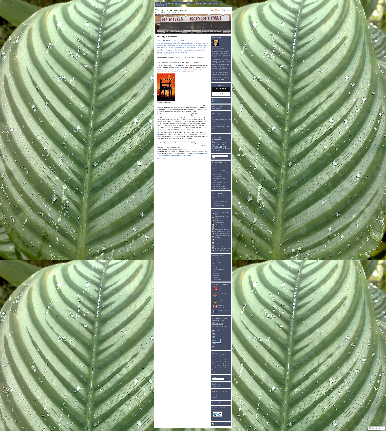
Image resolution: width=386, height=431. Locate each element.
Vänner (217, 150)
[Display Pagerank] (217, 330)
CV (163, 3)
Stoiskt (222, 148)
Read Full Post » (161, 158)
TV (175, 42)
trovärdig (180, 50)
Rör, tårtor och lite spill (218, 205)
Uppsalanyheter (217, 279)
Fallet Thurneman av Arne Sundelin (181, 155)
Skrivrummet (216, 273)
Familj (215, 142)
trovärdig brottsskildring (188, 50)
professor (166, 50)
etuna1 (216, 248)
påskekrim (205, 49)
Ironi (213, 144)
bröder (178, 43)
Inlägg (218, 10)
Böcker (163, 42)
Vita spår (222, 220)
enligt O (226, 300)
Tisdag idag (220, 310)
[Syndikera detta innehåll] (213, 391)
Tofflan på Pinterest (216, 108)
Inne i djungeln (216, 184)
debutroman (205, 43)
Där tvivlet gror (197, 43)
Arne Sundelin (192, 42)
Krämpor (218, 144)
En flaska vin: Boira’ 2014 (219, 170)
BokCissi (221, 307)
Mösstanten (222, 290)
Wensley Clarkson (168, 52)
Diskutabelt (216, 140)
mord (190, 49)
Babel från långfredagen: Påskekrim (171, 40)
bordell (174, 43)
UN (184, 3)
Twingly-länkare (220, 391)
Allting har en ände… (218, 165)
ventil (161, 52)
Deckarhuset (216, 263)
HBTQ (226, 142)
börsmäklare (160, 43)
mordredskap (195, 49)
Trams (172, 42)
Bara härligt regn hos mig (219, 182)
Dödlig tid (220, 300)
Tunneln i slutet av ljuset (219, 186)
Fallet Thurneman (188, 45)
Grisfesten (178, 67)
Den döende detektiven (167, 45)
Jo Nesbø (168, 47)
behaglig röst (167, 43)
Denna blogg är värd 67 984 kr (219, 326)
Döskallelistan (160, 5)
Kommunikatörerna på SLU (219, 269)
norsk (200, 49)
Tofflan (216, 212)
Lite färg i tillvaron (217, 203)
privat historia (160, 50)
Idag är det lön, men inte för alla (220, 188)
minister (186, 49)
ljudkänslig (163, 49)
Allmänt (214, 137)
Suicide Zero (216, 275)
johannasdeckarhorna (220, 235)
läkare (195, 47)
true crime (197, 50)
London (168, 49)
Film (220, 142)
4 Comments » (184, 52)
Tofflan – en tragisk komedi (171, 10)
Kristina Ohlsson (189, 47)
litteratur (159, 49)
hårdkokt (163, 47)
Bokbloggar (216, 260)
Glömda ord (216, 265)
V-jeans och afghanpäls (219, 195)
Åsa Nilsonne (199, 42)
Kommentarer (227, 10)
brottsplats (191, 43)
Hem (157, 3)
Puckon (214, 148)
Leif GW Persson (202, 47)
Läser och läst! (213, 3)
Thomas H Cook (173, 50)
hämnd (158, 47)
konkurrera (174, 47)
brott (182, 43)
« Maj (213, 372)
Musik (223, 144)
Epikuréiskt (225, 140)
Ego (188, 3)
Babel (204, 42)
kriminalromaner (181, 47)
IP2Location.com (222, 418)
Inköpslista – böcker (173, 3)
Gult (223, 142)
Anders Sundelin (184, 42)
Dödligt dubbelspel (217, 176)
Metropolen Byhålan (199, 3)
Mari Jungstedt (174, 49)
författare (195, 45)
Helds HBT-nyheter (218, 267)
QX (214, 271)
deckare (159, 45)
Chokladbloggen (217, 262)
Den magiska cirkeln (178, 45)
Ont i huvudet (221, 305)
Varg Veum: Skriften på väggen (220, 201)
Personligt (168, 42)
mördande (181, 49)
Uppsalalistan (216, 277)
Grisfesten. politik (202, 45)
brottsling (185, 43)
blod (171, 43)
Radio (218, 148)
